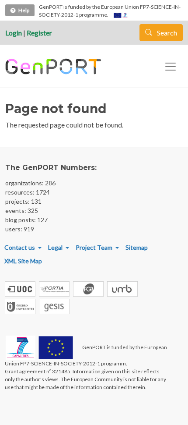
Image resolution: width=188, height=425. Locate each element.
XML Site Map (23, 261)
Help (23, 10)
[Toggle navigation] (170, 66)
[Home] (54, 66)
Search (166, 32)
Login (13, 32)
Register (39, 32)
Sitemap (136, 247)
